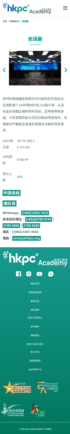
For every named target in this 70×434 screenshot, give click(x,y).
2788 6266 (31, 225)
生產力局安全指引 (35, 344)
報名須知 (35, 352)
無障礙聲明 (35, 360)
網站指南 (35, 310)
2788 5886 (11, 225)
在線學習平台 (35, 369)
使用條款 (35, 326)
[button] (4, 70)
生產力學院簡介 (35, 317)
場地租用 (14, 21)
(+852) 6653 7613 (35, 213)
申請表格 (11, 193)
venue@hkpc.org (26, 238)
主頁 (5, 21)
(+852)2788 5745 (38, 219)
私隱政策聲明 (35, 292)
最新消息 (35, 301)
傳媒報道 (35, 335)
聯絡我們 (35, 283)
